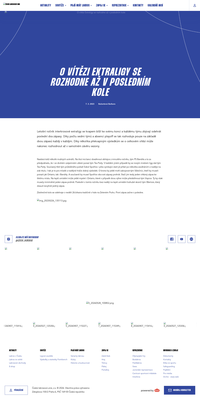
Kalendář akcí (155, 5)
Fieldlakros (137, 363)
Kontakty (138, 5)
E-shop (12, 366)
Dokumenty (168, 356)
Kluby (73, 359)
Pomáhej (105, 370)
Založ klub (106, 356)
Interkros (136, 377)
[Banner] (100, 303)
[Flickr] (191, 239)
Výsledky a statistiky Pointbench (53, 359)
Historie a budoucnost (80, 363)
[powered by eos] (150, 390)
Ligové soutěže (46, 356)
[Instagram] (8, 239)
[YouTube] (181, 239)
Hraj (103, 359)
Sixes (135, 366)
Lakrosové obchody (17, 363)
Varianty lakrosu (77, 356)
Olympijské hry (139, 356)
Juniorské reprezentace (143, 370)
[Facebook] (172, 239)
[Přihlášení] (194, 5)
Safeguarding (169, 366)
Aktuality (45, 5)
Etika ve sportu (169, 363)
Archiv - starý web (171, 377)
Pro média (167, 373)
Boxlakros (137, 359)
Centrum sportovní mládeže (144, 373)
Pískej (104, 366)
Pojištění (166, 370)
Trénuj (104, 363)
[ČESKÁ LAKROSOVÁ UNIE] (19, 5)
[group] (37, 325)
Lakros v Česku (15, 356)
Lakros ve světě (15, 359)
